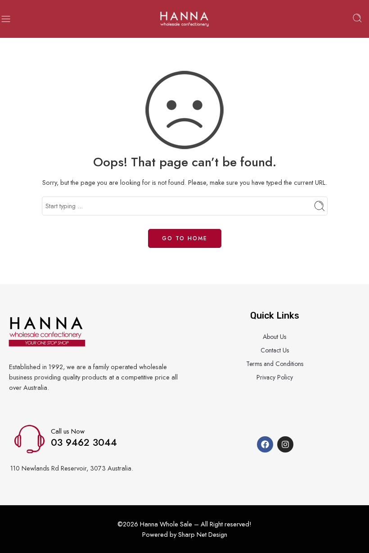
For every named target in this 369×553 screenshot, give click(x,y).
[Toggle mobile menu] (6, 19)
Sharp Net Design (202, 534)
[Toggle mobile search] (357, 19)
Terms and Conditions (274, 363)
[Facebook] (265, 444)
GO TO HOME (184, 238)
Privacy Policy (274, 377)
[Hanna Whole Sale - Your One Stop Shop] (184, 19)
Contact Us (275, 350)
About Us (274, 336)
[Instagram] (285, 444)
